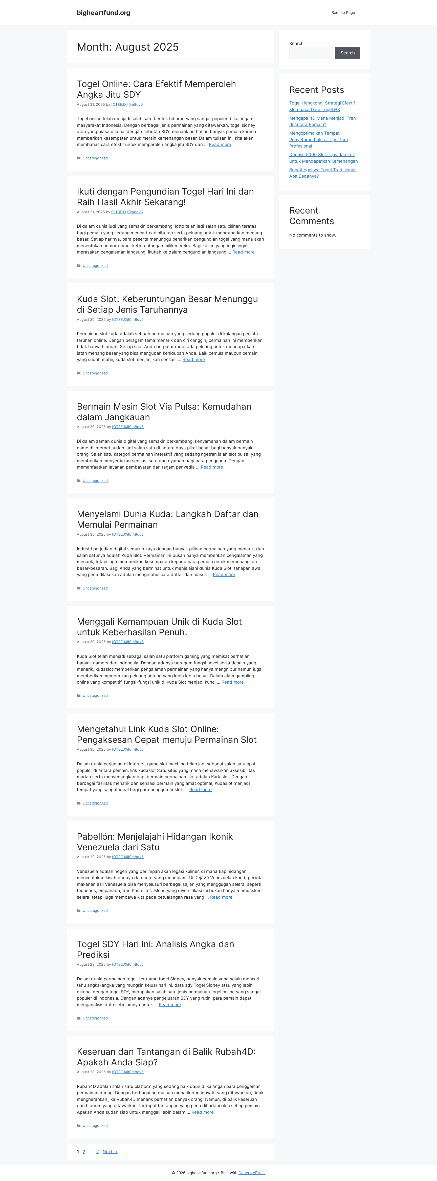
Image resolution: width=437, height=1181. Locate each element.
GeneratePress (252, 1172)
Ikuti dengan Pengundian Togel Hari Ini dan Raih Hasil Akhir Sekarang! (165, 196)
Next (110, 1151)
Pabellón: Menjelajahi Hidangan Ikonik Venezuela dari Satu (155, 841)
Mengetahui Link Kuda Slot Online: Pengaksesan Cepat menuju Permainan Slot (167, 734)
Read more (220, 144)
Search (296, 43)
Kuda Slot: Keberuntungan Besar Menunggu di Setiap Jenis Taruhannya (167, 304)
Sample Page (343, 12)
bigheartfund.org (103, 12)
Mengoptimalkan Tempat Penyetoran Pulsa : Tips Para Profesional (318, 140)
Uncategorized (95, 158)
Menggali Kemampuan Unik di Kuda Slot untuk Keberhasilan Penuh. (159, 626)
